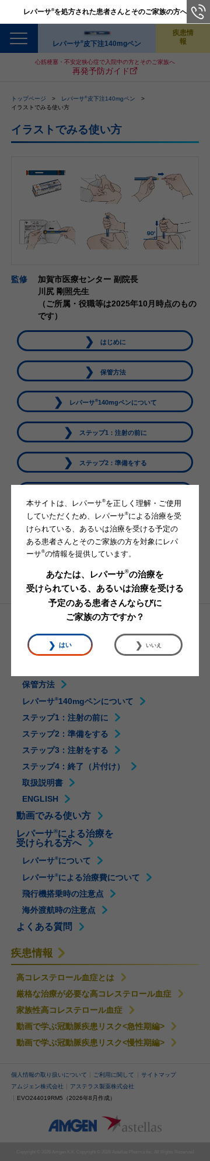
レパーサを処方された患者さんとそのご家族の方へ (105, 11)
